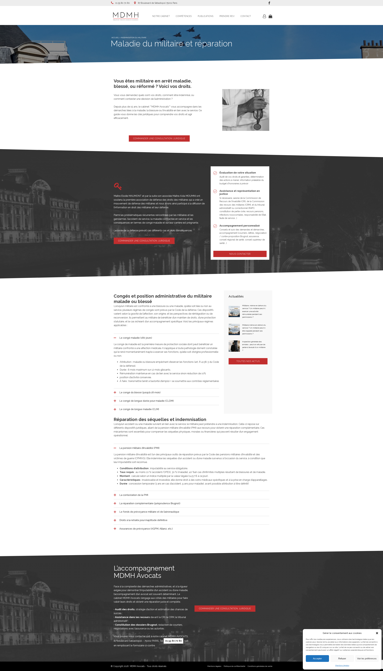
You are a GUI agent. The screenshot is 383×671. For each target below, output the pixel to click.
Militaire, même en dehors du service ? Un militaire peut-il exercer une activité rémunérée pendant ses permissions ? (254, 311)
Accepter (317, 658)
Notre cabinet (161, 16)
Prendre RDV (227, 16)
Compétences (184, 16)
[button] (377, 633)
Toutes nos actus (248, 361)
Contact (246, 16)
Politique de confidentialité (234, 666)
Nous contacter (240, 254)
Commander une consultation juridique (159, 138)
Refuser (342, 658)
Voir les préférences (367, 658)
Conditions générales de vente (260, 666)
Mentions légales (342, 665)
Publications (205, 16)
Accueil (115, 38)
